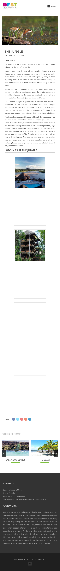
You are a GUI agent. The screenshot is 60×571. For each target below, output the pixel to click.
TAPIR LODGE (30, 245)
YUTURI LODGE (30, 391)
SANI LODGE (30, 209)
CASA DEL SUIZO (30, 172)
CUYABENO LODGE (30, 282)
